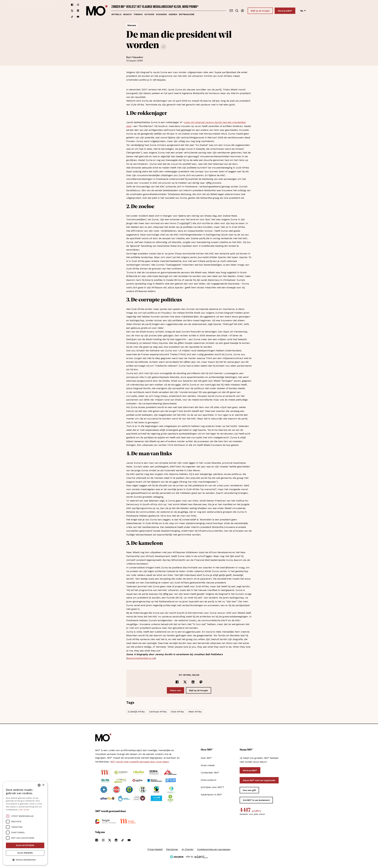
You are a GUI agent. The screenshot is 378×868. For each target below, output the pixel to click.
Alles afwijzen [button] (25, 853)
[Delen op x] (185, 682)
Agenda (173, 14)
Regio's (127, 14)
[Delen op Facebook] (177, 682)
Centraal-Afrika (158, 711)
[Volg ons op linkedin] (78, 10)
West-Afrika (195, 711)
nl (302, 10)
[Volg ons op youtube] (78, 17)
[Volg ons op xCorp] (72, 10)
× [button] (43, 785)
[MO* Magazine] (97, 11)
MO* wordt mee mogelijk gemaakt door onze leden (139, 761)
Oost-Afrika (177, 711)
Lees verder (23, 810)
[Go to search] (236, 10)
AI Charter (188, 849)
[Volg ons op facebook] (72, 5)
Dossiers (161, 14)
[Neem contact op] (231, 10)
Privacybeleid (155, 849)
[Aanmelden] (242, 10)
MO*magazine (186, 14)
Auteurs (149, 14)
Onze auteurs (208, 780)
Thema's (138, 14)
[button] (25, 860)
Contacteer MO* (210, 772)
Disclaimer (172, 849)
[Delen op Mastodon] (201, 682)
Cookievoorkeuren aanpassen (213, 849)
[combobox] (39, 785)
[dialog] (25, 823)
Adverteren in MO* (211, 794)
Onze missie (208, 765)
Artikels (116, 14)
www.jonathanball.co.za (140, 658)
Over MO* (206, 758)
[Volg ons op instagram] (78, 5)
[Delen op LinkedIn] (193, 682)
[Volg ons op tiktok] (72, 17)
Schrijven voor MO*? (212, 787)
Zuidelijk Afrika (136, 711)
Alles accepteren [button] (25, 845)
